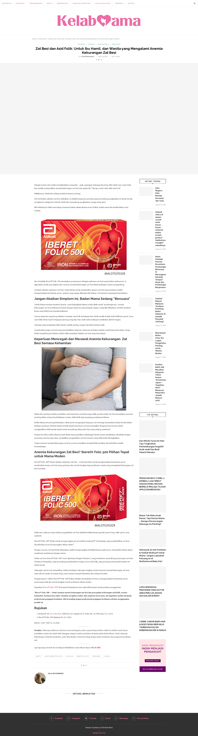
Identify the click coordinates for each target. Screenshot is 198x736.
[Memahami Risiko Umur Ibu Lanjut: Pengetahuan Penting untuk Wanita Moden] (146, 336)
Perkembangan (35, 3)
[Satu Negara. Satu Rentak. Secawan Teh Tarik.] (146, 191)
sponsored (96, 656)
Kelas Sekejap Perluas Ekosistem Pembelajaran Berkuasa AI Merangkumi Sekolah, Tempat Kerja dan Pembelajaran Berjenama (160, 272)
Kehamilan (6, 3)
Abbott (38, 656)
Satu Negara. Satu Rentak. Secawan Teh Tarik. (159, 194)
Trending (119, 3)
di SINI (97, 647)
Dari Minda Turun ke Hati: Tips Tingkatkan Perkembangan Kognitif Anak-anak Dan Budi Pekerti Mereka (152, 447)
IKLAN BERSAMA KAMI (153, 669)
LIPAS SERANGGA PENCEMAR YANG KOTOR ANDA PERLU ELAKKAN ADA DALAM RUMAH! (151, 591)
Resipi (49, 3)
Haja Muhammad (88, 56)
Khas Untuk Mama (102, 3)
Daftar (131, 3)
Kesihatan (20, 3)
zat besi (107, 656)
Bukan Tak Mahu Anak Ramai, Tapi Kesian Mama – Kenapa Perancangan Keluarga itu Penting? (152, 519)
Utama (34, 39)
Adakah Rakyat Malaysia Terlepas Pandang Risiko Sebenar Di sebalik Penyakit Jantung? (160, 310)
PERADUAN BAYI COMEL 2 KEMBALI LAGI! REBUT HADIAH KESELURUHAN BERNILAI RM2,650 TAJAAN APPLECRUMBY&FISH (152, 484)
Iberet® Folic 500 (50, 587)
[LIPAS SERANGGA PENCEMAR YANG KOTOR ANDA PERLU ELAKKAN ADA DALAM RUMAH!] (152, 575)
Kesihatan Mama (103, 44)
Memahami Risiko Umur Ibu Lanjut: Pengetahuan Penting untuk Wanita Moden (160, 343)
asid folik (69, 656)
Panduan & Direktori (81, 3)
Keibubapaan (62, 3)
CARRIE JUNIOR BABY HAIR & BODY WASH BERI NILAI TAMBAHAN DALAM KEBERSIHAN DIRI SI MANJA (152, 625)
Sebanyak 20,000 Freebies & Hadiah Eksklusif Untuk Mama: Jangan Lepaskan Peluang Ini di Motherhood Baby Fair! (152, 556)
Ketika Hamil (116, 44)
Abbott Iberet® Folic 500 (53, 656)
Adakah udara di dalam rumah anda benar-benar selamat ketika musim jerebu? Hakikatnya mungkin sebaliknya (160, 228)
